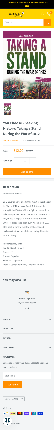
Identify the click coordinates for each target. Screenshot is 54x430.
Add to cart (27, 171)
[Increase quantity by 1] (33, 161)
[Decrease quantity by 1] (17, 161)
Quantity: (7, 160)
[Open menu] (4, 14)
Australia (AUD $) (11, 399)
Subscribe (13, 384)
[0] (48, 14)
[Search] (47, 22)
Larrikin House (10, 140)
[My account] (42, 13)
